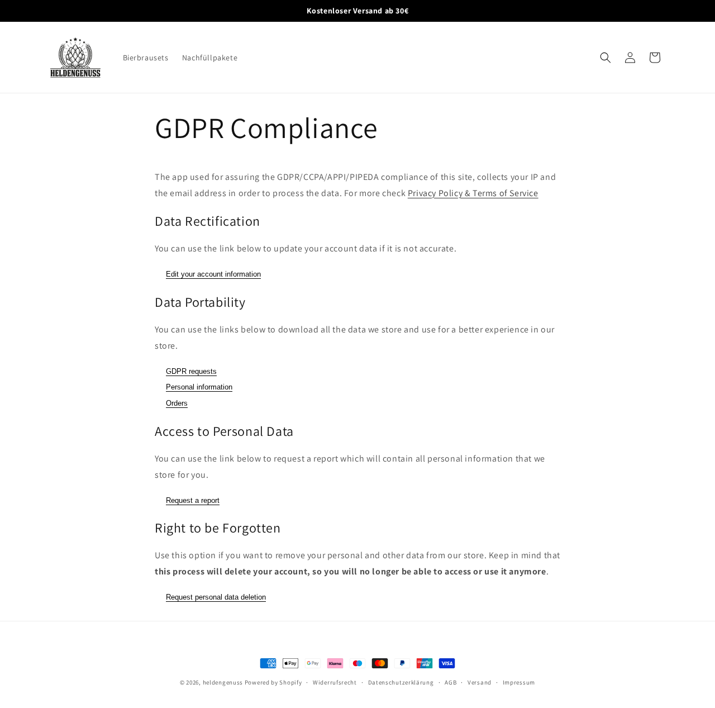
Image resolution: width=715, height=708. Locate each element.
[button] (605, 57)
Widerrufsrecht (335, 682)
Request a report (193, 500)
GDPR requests (191, 371)
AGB (450, 682)
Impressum (519, 682)
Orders (177, 403)
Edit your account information (213, 274)
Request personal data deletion (216, 597)
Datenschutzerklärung (401, 682)
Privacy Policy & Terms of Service (473, 193)
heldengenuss (223, 682)
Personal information (199, 387)
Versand (480, 682)
